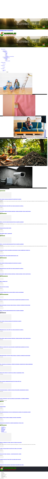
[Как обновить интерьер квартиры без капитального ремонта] (5, 197)
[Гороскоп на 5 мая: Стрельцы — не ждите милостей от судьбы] (2, 452)
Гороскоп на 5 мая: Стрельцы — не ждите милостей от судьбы (10, 453)
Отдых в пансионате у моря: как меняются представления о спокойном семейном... (14, 398)
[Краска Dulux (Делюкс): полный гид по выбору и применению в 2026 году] (5, 371)
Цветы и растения (3, 475)
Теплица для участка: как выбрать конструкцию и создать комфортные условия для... (15, 250)
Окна (6, 54)
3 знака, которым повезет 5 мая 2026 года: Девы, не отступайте (11, 448)
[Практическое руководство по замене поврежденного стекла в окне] (2, 421)
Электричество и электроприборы (10, 56)
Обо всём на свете (3, 65)
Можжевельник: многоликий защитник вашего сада (9, 255)
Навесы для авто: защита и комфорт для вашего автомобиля (10, 417)
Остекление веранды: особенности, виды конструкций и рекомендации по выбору (14, 389)
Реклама (2, 477)
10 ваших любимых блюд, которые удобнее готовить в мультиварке (12, 292)
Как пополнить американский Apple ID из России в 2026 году (10, 381)
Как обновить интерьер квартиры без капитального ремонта (10, 199)
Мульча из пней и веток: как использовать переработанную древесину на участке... (14, 299)
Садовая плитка (3, 406)
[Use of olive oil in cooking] (2, 285)
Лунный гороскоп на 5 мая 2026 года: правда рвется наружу (10, 459)
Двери (6, 53)
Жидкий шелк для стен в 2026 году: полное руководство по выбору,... (12, 205)
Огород (6, 59)
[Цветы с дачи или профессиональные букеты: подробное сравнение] (5, 220)
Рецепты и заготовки (3, 62)
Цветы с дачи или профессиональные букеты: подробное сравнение (12, 221)
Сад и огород (5, 58)
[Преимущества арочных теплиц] (2, 226)
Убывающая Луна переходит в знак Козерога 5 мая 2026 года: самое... (12, 464)
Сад (6, 60)
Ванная (6, 52)
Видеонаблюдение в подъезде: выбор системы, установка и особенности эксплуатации (15, 305)
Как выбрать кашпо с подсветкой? (6, 233)
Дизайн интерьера (5, 51)
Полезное (2, 472)
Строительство (4, 50)
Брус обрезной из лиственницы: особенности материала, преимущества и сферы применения (16, 364)
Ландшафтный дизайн (7, 57)
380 (1, 400)
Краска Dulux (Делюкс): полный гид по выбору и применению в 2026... (12, 372)
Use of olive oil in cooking (4, 286)
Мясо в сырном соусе (3, 281)
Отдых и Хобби (2, 68)
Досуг (3, 70)
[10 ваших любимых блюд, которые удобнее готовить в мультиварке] (2, 290)
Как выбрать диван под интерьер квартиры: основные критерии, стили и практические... (15, 211)
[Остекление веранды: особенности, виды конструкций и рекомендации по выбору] (5, 388)
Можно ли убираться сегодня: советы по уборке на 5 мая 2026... (11, 442)
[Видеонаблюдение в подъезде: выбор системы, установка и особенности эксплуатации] (2, 303)
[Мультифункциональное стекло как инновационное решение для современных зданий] (2, 410)
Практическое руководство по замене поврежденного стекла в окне (11, 422)
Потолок (7, 55)
